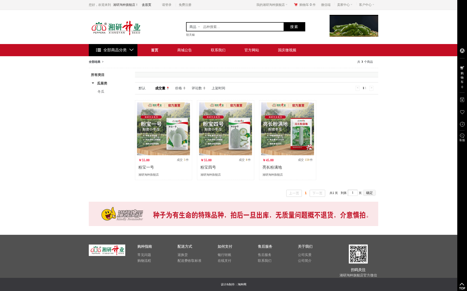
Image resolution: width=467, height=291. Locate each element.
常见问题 (144, 255)
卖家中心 (343, 5)
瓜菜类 (102, 83)
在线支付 (224, 261)
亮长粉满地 (272, 167)
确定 (369, 193)
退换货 (183, 255)
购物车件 (307, 5)
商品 (192, 27)
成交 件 (183, 160)
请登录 (166, 5)
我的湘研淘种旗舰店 (270, 5)
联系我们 (218, 50)
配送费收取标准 (189, 261)
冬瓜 (101, 91)
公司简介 (305, 261)
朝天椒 (190, 34)
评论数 (197, 88)
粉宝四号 (208, 167)
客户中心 (365, 5)
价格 (178, 88)
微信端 (326, 5)
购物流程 (144, 261)
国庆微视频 (287, 50)
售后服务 (264, 255)
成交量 (160, 88)
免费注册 (185, 5)
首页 (154, 50)
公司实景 (305, 255)
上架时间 (218, 88)
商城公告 (184, 50)
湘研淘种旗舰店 (148, 174)
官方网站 (251, 50)
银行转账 (224, 255)
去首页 (146, 5)
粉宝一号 (146, 167)
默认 (142, 88)
